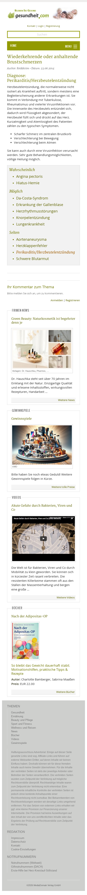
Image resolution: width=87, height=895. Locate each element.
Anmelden (57, 300)
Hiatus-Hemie (27, 183)
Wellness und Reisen (23, 727)
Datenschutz (18, 841)
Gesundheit (17, 712)
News (14, 731)
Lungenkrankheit (30, 224)
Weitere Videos (66, 597)
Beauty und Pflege (22, 720)
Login (41, 25)
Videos (15, 739)
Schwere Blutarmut (32, 258)
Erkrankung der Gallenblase (39, 204)
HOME (13, 46)
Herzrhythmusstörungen (37, 211)
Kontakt (31, 25)
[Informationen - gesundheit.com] (43, 13)
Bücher (15, 735)
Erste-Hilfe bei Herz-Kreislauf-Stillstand (34, 870)
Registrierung (53, 25)
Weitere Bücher (65, 692)
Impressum (17, 838)
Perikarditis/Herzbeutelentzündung (45, 252)
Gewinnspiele (21, 419)
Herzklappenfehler (31, 245)
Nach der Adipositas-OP (29, 616)
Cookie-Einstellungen (23, 849)
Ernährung (17, 716)
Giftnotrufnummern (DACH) (27, 866)
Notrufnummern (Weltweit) (26, 862)
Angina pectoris (29, 176)
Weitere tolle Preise (63, 487)
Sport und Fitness (21, 723)
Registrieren (73, 300)
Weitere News (66, 400)
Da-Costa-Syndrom (32, 198)
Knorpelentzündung (33, 217)
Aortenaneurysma (31, 239)
